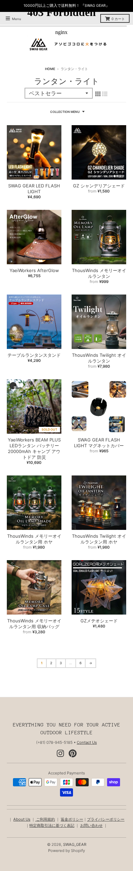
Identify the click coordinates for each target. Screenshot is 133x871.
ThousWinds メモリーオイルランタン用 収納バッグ (34, 623)
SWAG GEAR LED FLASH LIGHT (34, 188)
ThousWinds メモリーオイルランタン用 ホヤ (34, 539)
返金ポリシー (72, 819)
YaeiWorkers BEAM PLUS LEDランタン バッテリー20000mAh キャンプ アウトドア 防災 (34, 448)
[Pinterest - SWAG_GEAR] (73, 753)
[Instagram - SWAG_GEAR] (60, 753)
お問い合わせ (91, 825)
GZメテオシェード (99, 620)
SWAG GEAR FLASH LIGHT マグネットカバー (99, 442)
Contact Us (87, 742)
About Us (21, 819)
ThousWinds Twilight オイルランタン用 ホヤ (99, 539)
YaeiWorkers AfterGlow (34, 270)
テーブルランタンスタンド (34, 355)
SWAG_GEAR (74, 844)
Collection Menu (65, 112)
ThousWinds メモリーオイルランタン (99, 273)
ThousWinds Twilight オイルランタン (99, 358)
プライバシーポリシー (105, 819)
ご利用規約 (45, 819)
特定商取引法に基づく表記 (51, 825)
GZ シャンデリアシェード (99, 185)
